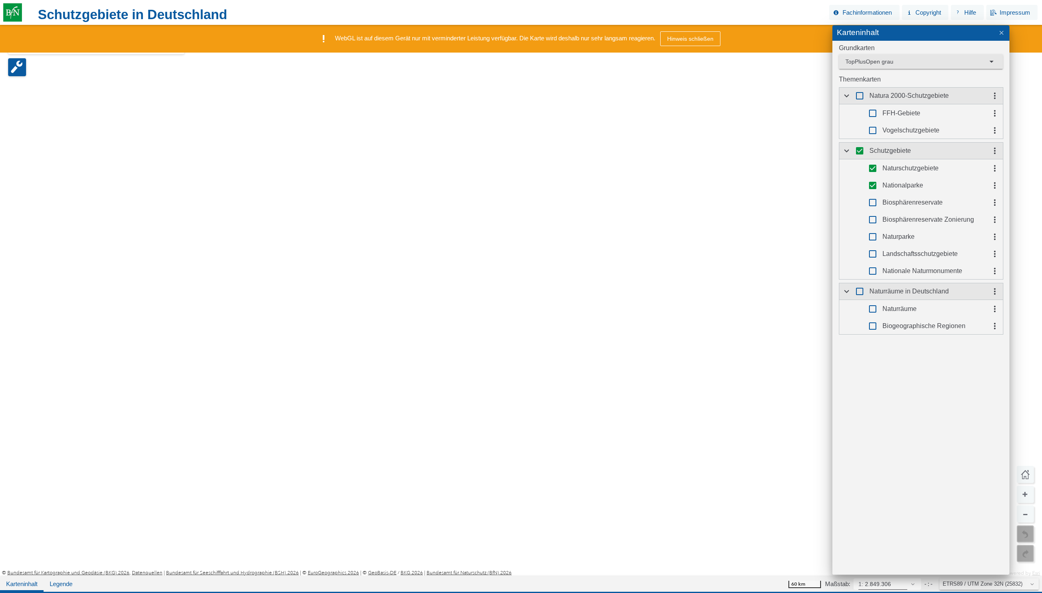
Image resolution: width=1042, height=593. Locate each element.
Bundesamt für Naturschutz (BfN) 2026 (469, 573)
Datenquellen (147, 573)
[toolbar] (562, 13)
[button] (864, 12)
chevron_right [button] (847, 96)
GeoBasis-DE (382, 573)
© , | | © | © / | (257, 573)
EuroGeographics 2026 (333, 573)
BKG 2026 (412, 573)
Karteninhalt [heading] (858, 32)
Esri (1036, 573)
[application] (521, 300)
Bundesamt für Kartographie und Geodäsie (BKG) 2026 (68, 573)
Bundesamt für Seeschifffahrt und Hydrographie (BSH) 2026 (232, 573)
